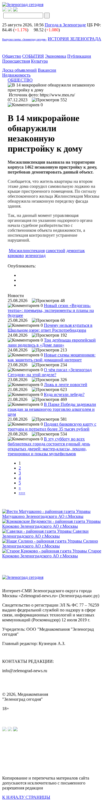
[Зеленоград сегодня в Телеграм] (10, 10)
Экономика (55, 56)
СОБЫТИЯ (33, 56)
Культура (39, 61)
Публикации (79, 56)
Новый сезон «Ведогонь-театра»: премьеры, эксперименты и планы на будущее (51, 310)
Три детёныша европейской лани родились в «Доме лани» (52, 342)
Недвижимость (16, 75)
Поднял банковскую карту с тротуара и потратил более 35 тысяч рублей (52, 426)
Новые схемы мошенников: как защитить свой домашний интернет (51, 357)
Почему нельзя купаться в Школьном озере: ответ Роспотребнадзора (50, 328)
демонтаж (75, 250)
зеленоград (35, 255)
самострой (55, 250)
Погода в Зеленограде (65, 25)
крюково (16, 255)
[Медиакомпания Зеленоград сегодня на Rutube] (4, 10)
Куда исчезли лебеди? (64, 394)
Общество (11, 56)
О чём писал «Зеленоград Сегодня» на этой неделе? (50, 372)
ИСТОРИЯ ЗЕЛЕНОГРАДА (74, 39)
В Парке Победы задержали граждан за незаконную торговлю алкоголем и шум (52, 409)
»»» (22, 492)
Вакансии (47, 70)
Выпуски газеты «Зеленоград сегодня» (24, 39)
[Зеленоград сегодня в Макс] (18, 10)
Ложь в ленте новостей (65, 384)
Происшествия (16, 61)
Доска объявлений (19, 70)
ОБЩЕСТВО (20, 80)
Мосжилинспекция (27, 250)
